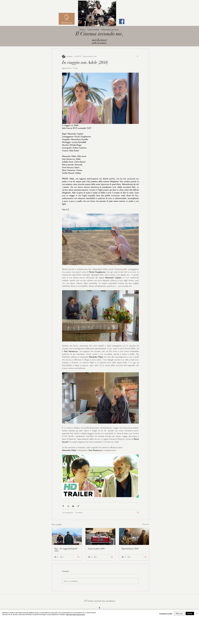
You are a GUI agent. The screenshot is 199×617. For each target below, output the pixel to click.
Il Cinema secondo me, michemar (99, 600)
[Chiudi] (196, 613)
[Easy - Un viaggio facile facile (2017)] (67, 536)
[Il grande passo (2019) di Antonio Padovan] (134, 536)
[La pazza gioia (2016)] (100, 536)
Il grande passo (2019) (130, 548)
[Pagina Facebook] (121, 21)
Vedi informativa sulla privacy (75, 614)
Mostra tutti (146, 524)
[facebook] (99, 608)
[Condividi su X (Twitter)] (68, 506)
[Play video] (100, 476)
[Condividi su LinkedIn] (73, 506)
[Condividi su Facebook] (63, 506)
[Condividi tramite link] (78, 506)
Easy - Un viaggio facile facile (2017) (65, 549)
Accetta (189, 613)
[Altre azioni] (137, 56)
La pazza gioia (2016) (96, 548)
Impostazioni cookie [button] (165, 613)
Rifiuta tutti (179, 613)
